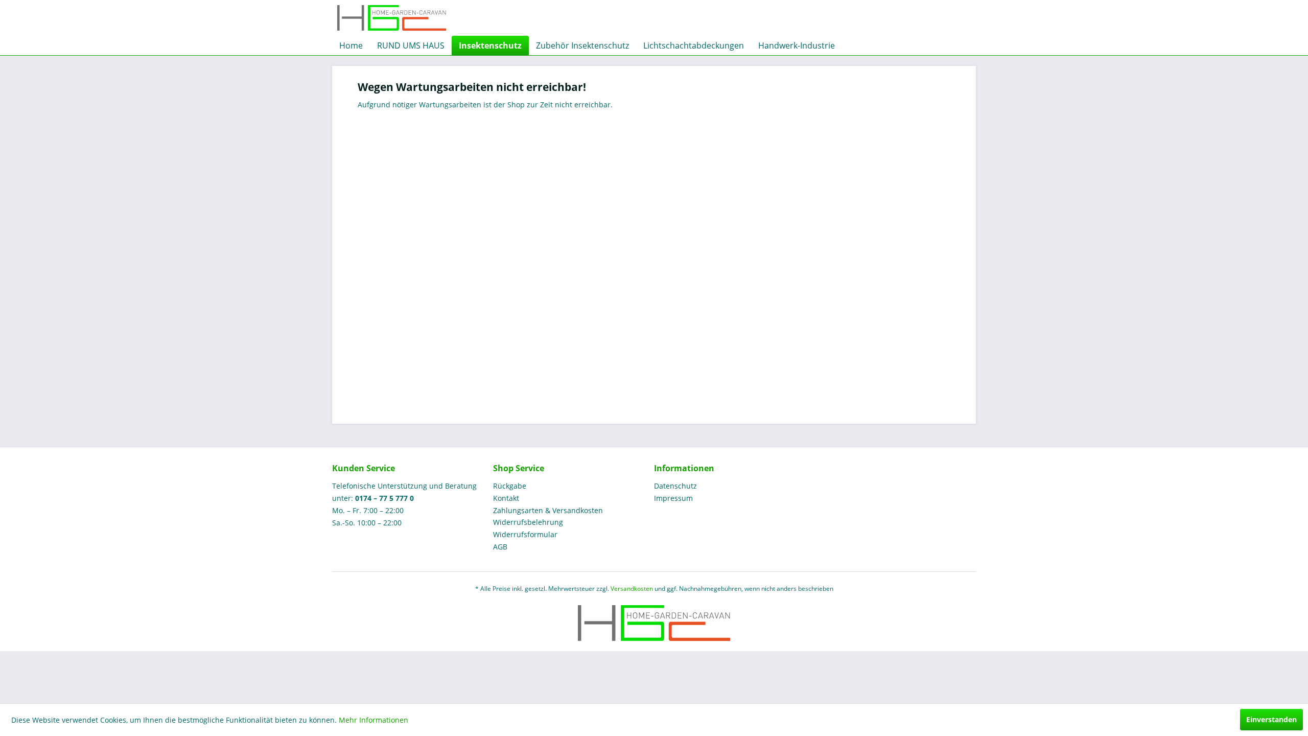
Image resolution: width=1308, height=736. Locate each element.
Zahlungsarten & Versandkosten (548, 510)
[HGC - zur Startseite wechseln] (391, 18)
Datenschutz (675, 486)
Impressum (673, 498)
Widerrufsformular (525, 534)
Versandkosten (632, 588)
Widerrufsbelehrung (528, 522)
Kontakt (506, 498)
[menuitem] (351, 45)
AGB (500, 546)
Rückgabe (509, 486)
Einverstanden (1271, 719)
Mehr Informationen (373, 720)
